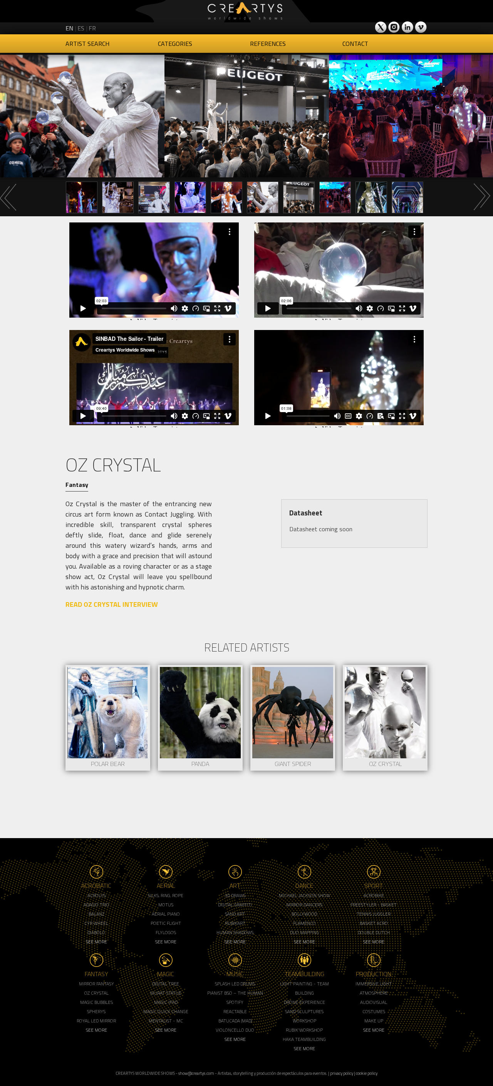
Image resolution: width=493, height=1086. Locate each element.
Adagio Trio (96, 904)
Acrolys (96, 895)
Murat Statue (165, 993)
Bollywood (304, 914)
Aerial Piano (166, 914)
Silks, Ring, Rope (165, 895)
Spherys (96, 1011)
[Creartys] (246, 11)
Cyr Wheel (96, 923)
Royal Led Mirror (96, 1020)
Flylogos (166, 932)
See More (96, 941)
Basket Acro (374, 923)
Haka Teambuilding (304, 1039)
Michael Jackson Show (304, 895)
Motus (165, 904)
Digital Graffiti (235, 904)
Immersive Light (373, 983)
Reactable (235, 1011)
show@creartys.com (196, 1073)
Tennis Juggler (374, 914)
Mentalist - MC (166, 1020)
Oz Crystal (96, 993)
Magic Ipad (166, 1002)
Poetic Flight (166, 923)
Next (481, 197)
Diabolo (96, 932)
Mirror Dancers (304, 904)
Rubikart (235, 923)
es (80, 28)
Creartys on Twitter (381, 27)
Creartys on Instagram (394, 27)
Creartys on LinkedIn (407, 27)
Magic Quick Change (165, 1011)
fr (92, 28)
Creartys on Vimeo (420, 27)
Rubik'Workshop (304, 1030)
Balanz (96, 914)
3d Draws (235, 895)
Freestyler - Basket (373, 904)
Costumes (373, 1011)
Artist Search (87, 43)
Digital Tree (165, 983)
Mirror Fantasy (96, 983)
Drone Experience (304, 1002)
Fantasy (76, 484)
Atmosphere (374, 993)
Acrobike (374, 895)
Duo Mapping (304, 932)
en (69, 28)
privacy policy (341, 1073)
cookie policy (366, 1073)
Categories (175, 43)
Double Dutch (374, 932)
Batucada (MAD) (235, 1020)
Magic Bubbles (96, 1002)
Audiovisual (373, 1002)
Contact (355, 43)
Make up (373, 1020)
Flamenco (304, 923)
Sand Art (235, 914)
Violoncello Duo (235, 1030)
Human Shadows (234, 932)
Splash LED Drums (235, 983)
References (268, 43)
